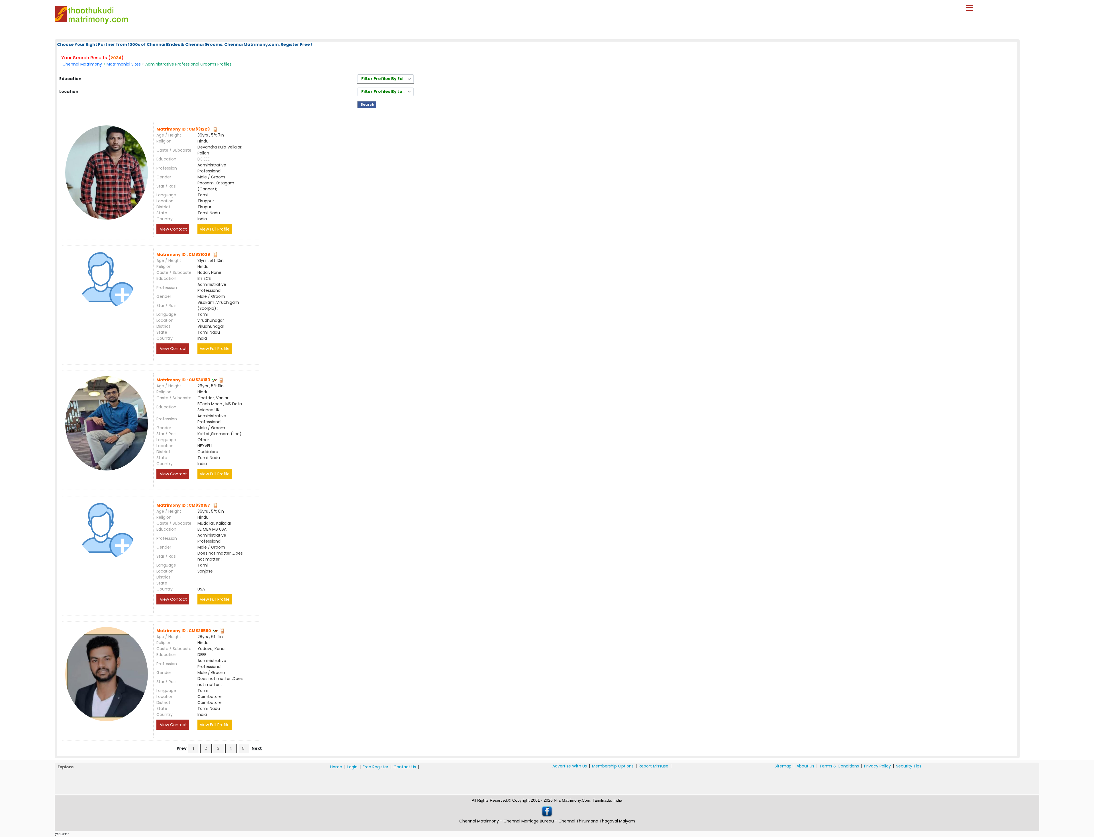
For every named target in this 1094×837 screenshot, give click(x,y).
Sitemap (783, 766)
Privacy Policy (877, 766)
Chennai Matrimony (82, 64)
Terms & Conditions (839, 766)
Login (352, 767)
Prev (182, 748)
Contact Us (404, 767)
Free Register (375, 767)
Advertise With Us (569, 766)
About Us (805, 766)
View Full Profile (215, 229)
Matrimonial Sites (124, 64)
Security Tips (908, 766)
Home (336, 767)
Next (257, 748)
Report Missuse (653, 766)
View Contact (173, 229)
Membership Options (613, 766)
